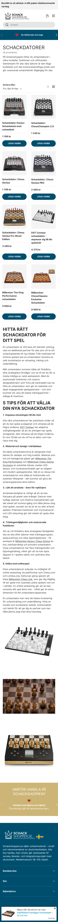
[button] (47, 16)
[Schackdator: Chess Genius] (14, 163)
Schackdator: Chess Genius (13, 181)
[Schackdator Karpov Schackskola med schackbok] (14, 107)
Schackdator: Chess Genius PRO (42, 181)
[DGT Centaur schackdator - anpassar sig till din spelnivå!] (43, 216)
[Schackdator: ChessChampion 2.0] (43, 107)
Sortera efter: (9, 85)
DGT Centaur (27, 427)
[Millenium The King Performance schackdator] (14, 276)
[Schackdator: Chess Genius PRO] (43, 163)
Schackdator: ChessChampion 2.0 (42, 125)
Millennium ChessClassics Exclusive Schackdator (39, 297)
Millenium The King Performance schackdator (13, 296)
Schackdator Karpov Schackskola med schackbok (13, 126)
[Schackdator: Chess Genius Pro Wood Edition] (14, 216)
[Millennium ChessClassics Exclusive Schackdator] (43, 276)
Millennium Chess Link (20, 579)
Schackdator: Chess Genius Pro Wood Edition (13, 236)
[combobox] (29, 25)
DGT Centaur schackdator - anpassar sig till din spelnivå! (41, 237)
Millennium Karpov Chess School (32, 541)
